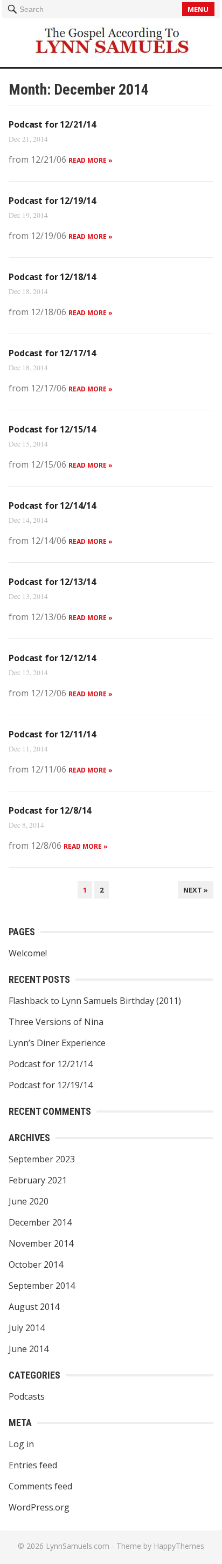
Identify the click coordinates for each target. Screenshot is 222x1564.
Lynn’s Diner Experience (57, 1043)
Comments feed (40, 1486)
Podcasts (27, 1396)
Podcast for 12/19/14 (52, 201)
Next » (195, 890)
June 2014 (28, 1349)
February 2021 (38, 1180)
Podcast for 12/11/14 (52, 734)
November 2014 (41, 1243)
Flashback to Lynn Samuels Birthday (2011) (95, 1001)
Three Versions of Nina (56, 1022)
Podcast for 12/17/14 (52, 353)
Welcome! (28, 953)
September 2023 (42, 1159)
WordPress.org (39, 1507)
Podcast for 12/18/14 (52, 277)
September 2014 (42, 1286)
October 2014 (36, 1264)
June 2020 (28, 1201)
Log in (21, 1444)
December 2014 (40, 1222)
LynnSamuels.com (77, 1546)
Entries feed (33, 1465)
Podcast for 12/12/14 (52, 658)
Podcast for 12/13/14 (52, 582)
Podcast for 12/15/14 (52, 429)
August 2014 (34, 1307)
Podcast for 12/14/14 (52, 505)
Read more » (90, 160)
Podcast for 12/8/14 (50, 810)
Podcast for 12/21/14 (52, 124)
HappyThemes (179, 1546)
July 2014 (27, 1328)
